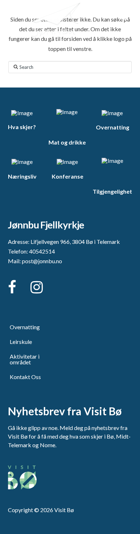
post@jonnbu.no (42, 260)
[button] (124, 17)
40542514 (42, 251)
